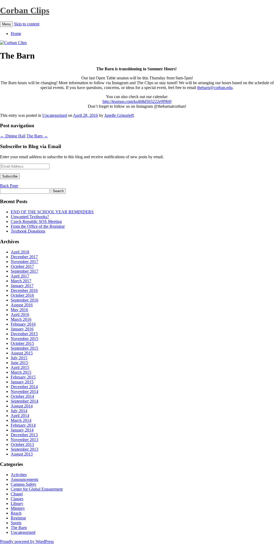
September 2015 (24, 348)
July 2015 (19, 358)
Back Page (9, 185)
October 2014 (22, 396)
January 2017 (22, 285)
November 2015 (24, 338)
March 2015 (21, 372)
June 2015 (19, 362)
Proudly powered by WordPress (27, 541)
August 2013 (22, 454)
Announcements (24, 479)
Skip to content (26, 24)
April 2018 (20, 252)
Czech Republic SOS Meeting (36, 221)
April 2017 (20, 276)
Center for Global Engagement (37, 489)
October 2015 (22, 343)
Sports (16, 522)
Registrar (18, 518)
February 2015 (23, 377)
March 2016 (21, 319)
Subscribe (10, 176)
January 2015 (22, 382)
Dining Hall (12, 136)
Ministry (18, 508)
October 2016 (22, 295)
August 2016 (22, 305)
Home (16, 33)
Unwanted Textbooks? (30, 216)
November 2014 (24, 391)
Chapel (17, 494)
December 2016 (24, 290)
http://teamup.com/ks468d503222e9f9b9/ (137, 101)
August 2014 (22, 406)
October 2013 (22, 444)
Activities (19, 474)
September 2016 (24, 300)
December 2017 (24, 256)
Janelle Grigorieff (119, 115)
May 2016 (19, 309)
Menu (6, 24)
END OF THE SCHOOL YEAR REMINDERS (52, 212)
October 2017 (22, 266)
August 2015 (22, 353)
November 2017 (24, 261)
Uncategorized (54, 115)
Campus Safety (23, 484)
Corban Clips (24, 10)
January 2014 (22, 430)
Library (17, 503)
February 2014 (23, 425)
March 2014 (21, 420)
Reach (16, 513)
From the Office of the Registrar (38, 226)
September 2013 (24, 449)
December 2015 (24, 333)
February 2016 (23, 324)
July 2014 (19, 410)
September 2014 (24, 401)
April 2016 (20, 314)
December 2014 (24, 386)
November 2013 (24, 439)
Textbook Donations (28, 231)
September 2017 (24, 271)
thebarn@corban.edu (215, 87)
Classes (17, 498)
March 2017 (21, 281)
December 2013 (24, 435)
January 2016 (22, 329)
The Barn (37, 136)
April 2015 (20, 367)
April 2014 (20, 415)
